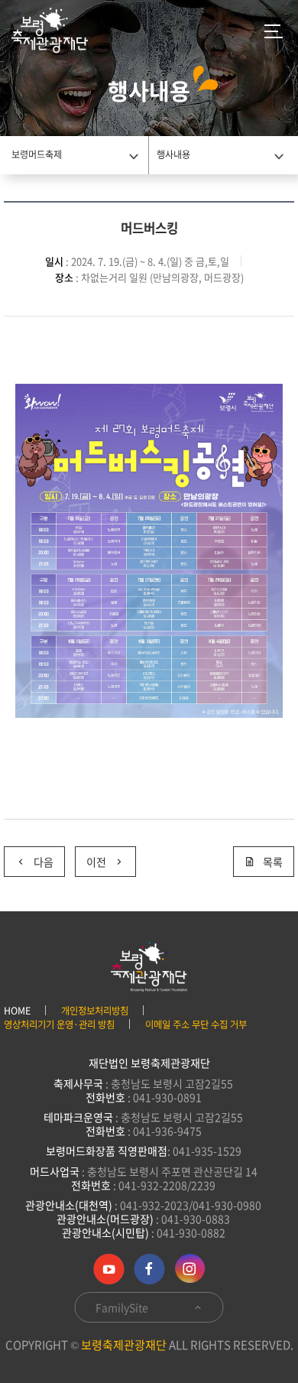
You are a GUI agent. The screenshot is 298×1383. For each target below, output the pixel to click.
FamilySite (123, 1307)
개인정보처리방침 (94, 1011)
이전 (96, 861)
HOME (17, 1011)
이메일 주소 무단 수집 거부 (196, 1024)
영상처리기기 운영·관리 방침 (59, 1024)
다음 (43, 861)
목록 (273, 861)
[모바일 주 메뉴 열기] (273, 30)
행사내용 (173, 154)
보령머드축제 (36, 154)
